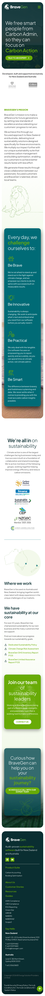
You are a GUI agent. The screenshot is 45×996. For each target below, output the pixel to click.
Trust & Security (10, 985)
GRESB (8, 913)
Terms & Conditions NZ (25, 988)
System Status (10, 990)
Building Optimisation (13, 875)
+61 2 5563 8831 (12, 965)
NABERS (8, 916)
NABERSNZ (10, 919)
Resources (10, 891)
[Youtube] (12, 860)
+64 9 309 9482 (12, 944)
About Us (10, 882)
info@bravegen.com (15, 948)
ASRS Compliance (12, 901)
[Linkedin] (7, 860)
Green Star (9, 910)
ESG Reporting (11, 907)
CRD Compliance (12, 904)
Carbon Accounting (13, 872)
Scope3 (8, 922)
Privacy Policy (22, 985)
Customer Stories (14, 886)
